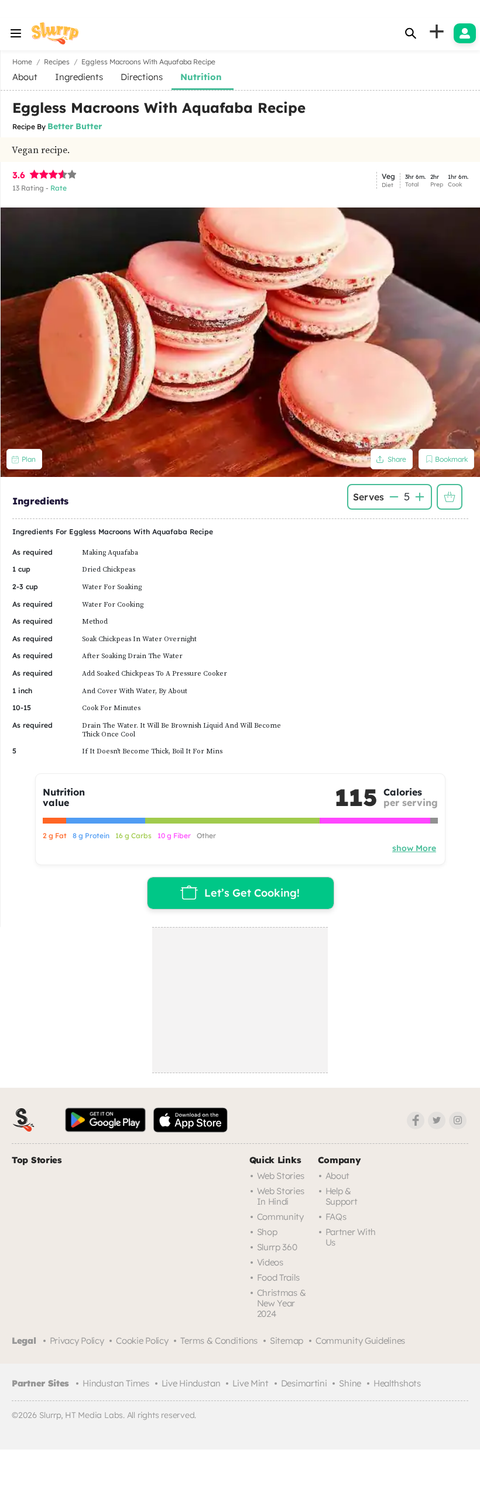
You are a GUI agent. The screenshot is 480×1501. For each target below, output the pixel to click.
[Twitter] (436, 1120)
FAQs (336, 1216)
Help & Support (341, 1196)
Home (22, 61)
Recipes (57, 61)
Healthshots (397, 1383)
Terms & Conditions (219, 1340)
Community (280, 1216)
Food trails (278, 1277)
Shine (350, 1383)
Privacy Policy (77, 1340)
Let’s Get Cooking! (252, 893)
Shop (267, 1231)
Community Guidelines (360, 1340)
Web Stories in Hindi (280, 1196)
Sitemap (286, 1340)
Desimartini (304, 1383)
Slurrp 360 (277, 1247)
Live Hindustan (191, 1383)
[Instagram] (458, 1120)
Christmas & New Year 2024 (281, 1303)
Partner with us (350, 1237)
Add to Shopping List (449, 497)
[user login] (465, 33)
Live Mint (250, 1383)
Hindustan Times (116, 1383)
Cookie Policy (142, 1340)
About (337, 1175)
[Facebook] (415, 1120)
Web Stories (280, 1175)
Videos (270, 1262)
